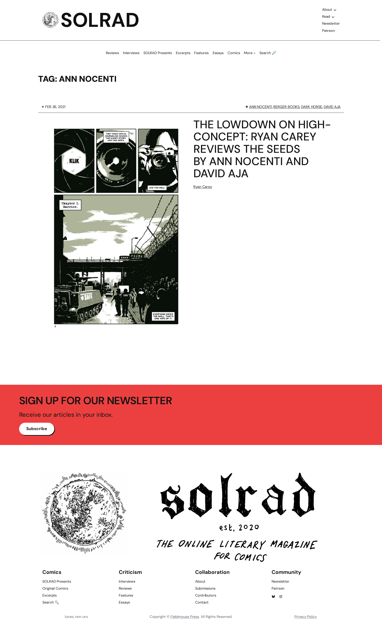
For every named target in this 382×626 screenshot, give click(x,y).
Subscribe (36, 428)
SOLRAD (99, 20)
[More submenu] (254, 53)
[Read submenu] (333, 16)
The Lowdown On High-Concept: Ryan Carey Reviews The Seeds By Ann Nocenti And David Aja (262, 149)
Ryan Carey (202, 186)
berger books (286, 106)
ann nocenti (260, 106)
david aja (332, 106)
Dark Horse (311, 106)
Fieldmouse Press (185, 616)
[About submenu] (335, 9)
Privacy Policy (305, 616)
